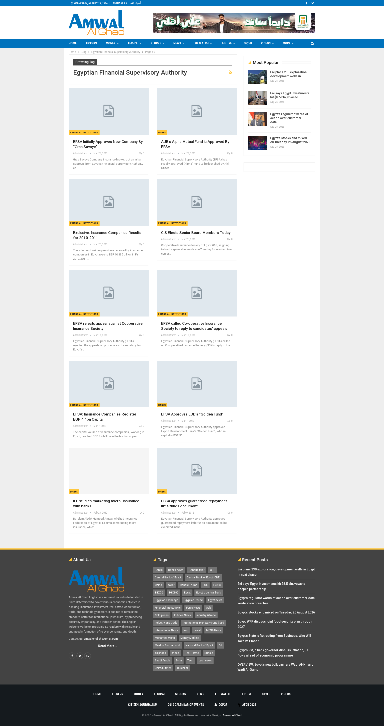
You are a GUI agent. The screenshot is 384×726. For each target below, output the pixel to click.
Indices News (182, 615)
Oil (220, 645)
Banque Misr (196, 570)
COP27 (222, 704)
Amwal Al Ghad (232, 715)
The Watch (201, 43)
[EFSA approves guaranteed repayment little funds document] (197, 471)
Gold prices (162, 615)
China (158, 585)
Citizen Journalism (142, 704)
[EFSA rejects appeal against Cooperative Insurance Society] (109, 293)
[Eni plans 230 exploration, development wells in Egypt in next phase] (257, 77)
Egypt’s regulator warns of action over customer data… (289, 118)
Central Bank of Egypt (168, 577)
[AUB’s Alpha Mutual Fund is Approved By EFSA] (197, 111)
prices (175, 653)
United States (163, 668)
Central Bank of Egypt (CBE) (203, 577)
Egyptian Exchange (166, 600)
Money (111, 43)
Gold (209, 607)
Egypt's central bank (208, 592)
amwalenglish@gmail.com (101, 638)
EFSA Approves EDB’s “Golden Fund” (192, 414)
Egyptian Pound (193, 600)
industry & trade (206, 615)
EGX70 (159, 592)
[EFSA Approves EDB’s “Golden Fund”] (197, 384)
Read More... (107, 646)
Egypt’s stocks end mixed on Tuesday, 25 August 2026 (276, 612)
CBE (212, 570)
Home (73, 43)
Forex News (193, 607)
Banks (162, 132)
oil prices (160, 653)
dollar (171, 585)
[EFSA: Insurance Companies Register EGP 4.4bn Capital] (109, 384)
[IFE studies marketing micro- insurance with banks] (109, 471)
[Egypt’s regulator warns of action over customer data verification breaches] (257, 119)
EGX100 (173, 592)
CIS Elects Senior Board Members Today (195, 232)
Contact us (120, 3)
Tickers (91, 43)
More (286, 43)
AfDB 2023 (249, 704)
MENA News (213, 630)
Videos (266, 43)
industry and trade (166, 622)
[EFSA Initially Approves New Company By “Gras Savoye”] (109, 111)
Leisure (226, 43)
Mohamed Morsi (165, 637)
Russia (208, 653)
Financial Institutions (84, 132)
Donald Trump (188, 585)
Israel (197, 630)
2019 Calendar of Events (186, 704)
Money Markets (189, 637)
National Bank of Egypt (199, 645)
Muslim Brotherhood (167, 645)
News (177, 43)
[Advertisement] (51, 114)
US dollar (182, 668)
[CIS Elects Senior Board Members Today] (197, 202)
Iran (186, 630)
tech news (205, 660)
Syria (179, 660)
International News (166, 630)
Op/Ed (248, 43)
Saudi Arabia (162, 660)
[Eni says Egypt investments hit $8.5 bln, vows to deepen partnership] (257, 98)
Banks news (175, 570)
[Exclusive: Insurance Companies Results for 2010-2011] (109, 202)
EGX (205, 585)
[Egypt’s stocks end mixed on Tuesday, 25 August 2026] (257, 143)
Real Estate (192, 653)
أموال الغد (135, 3)
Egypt (187, 592)
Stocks (155, 43)
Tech (190, 660)
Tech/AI (133, 43)
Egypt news (215, 600)
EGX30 (217, 585)
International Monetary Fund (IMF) (203, 622)
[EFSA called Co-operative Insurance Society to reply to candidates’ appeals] (197, 293)
